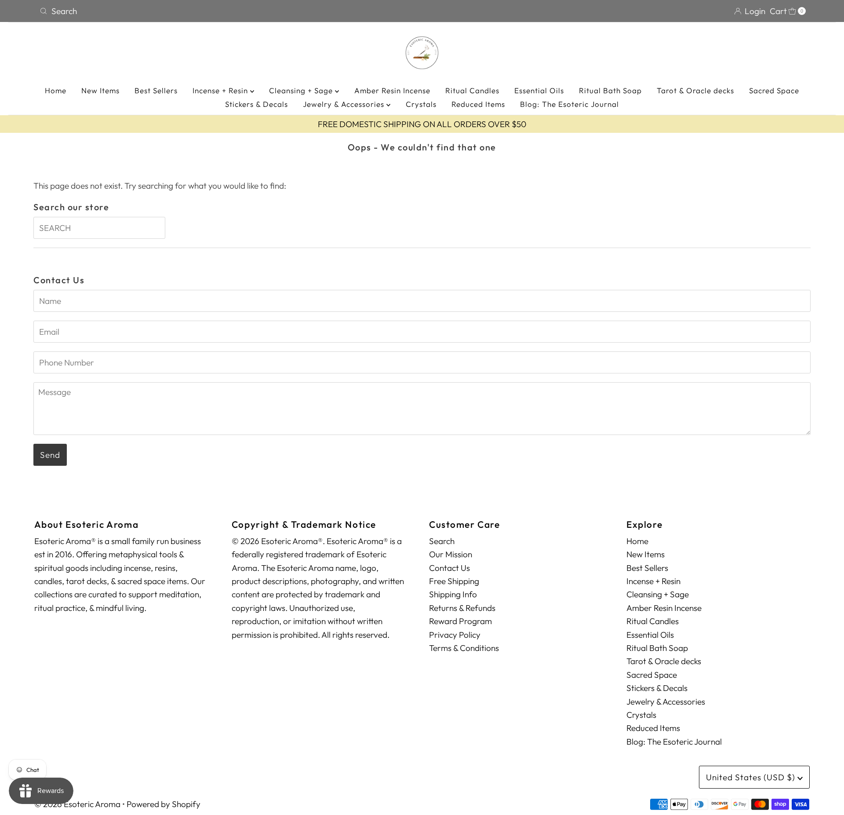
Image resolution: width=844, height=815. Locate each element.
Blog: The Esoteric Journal (569, 104)
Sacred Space (774, 90)
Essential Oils (539, 90)
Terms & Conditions (464, 648)
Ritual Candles (472, 90)
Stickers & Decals (256, 104)
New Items (100, 90)
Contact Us (449, 568)
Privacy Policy (454, 634)
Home (55, 90)
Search (442, 541)
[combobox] (227, 11)
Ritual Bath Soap (610, 90)
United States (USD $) (751, 777)
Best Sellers (156, 90)
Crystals (421, 104)
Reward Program (460, 621)
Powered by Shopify (163, 804)
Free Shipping (454, 581)
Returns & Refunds (462, 608)
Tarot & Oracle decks (695, 90)
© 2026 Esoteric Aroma (77, 804)
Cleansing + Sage (302, 90)
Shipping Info (453, 594)
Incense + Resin (221, 90)
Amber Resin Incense (392, 90)
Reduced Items (478, 104)
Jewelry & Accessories (344, 104)
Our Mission (450, 554)
